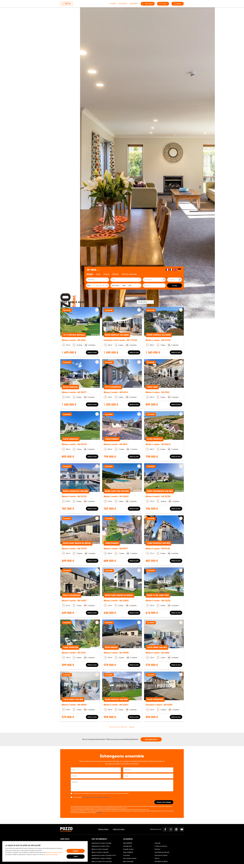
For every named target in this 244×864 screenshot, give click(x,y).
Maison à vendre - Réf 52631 (116, 704)
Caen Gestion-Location (129, 858)
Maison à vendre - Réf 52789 (158, 496)
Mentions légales (103, 829)
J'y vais (174, 286)
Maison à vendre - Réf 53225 (158, 600)
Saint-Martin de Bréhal (161, 861)
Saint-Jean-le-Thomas (161, 855)
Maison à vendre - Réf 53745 (74, 444)
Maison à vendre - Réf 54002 (116, 496)
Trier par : (133, 302)
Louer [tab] (98, 274)
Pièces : (89, 285)
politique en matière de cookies (54, 852)
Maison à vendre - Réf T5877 (116, 548)
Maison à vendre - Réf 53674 (158, 444)
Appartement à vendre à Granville (101, 843)
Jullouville (157, 843)
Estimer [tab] (116, 274)
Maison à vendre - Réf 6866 (157, 652)
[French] (167, 269)
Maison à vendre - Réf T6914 (116, 392)
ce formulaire (99, 812)
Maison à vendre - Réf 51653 (158, 340)
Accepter (75, 851)
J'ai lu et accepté (91, 797)
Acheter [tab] (90, 274)
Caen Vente (126, 855)
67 (181, 302)
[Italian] (171, 269)
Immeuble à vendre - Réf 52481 (159, 704)
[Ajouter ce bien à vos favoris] (97, 310)
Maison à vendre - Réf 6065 (73, 340)
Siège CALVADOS (128, 852)
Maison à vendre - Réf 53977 (74, 392)
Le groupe (112, 3)
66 (179, 302)
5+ (107, 285)
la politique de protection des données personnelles (95, 797)
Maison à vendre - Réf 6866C (74, 704)
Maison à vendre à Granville (100, 849)
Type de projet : (116, 285)
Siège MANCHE (127, 843)
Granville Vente (127, 846)
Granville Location (128, 849)
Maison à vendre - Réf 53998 (116, 652)
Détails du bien (92, 352)
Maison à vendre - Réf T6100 (158, 548)
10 (174, 302)
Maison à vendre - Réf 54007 (74, 600)
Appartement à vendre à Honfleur (101, 858)
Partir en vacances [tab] (129, 274)
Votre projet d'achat (151, 739)
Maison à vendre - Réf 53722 (74, 496)
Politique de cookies (119, 829)
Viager (124, 285)
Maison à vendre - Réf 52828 (116, 600)
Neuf (130, 285)
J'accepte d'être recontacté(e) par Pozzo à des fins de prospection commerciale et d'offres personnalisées (101, 793)
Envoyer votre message (164, 802)
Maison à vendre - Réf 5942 (157, 392)
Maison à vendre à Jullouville (100, 852)
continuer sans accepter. (51, 854)
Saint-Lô (157, 858)
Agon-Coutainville (128, 861)
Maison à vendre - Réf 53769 (74, 548)
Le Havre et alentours (161, 846)
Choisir (76, 856)
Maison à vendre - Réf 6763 (73, 652)
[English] (175, 269)
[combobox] (97, 279)
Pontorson (157, 849)
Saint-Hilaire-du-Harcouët (162, 852)
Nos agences (122, 3)
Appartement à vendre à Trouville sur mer (104, 855)
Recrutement (134, 3)
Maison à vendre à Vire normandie (102, 861)
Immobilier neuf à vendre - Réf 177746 (120, 340)
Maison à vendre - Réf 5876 (115, 444)
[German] (179, 269)
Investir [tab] (107, 274)
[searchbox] (98, 280)
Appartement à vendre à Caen (101, 846)
